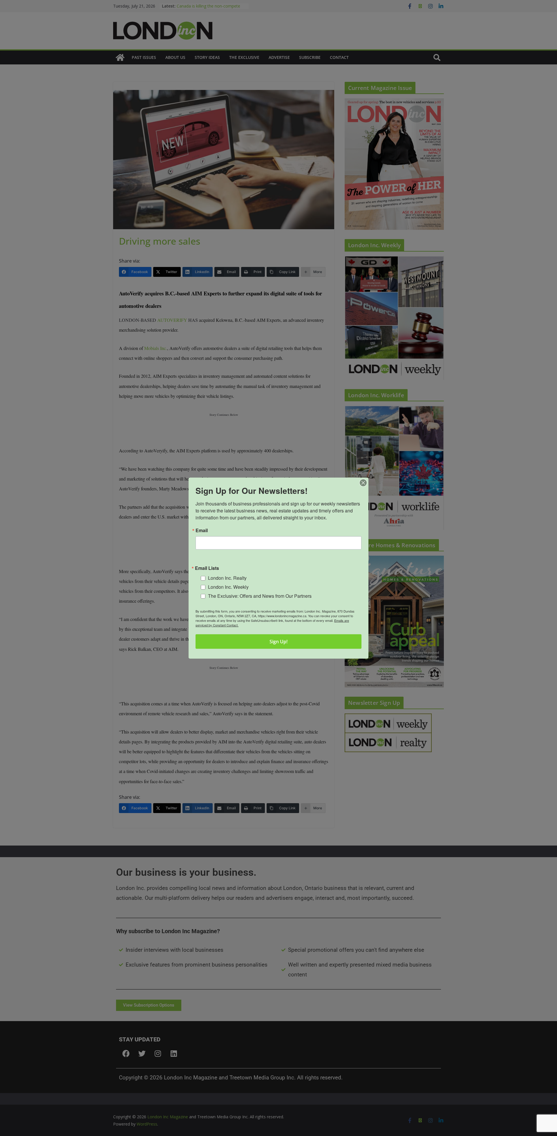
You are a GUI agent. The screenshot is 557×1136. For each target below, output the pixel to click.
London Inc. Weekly (228, 587)
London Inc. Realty (227, 578)
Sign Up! (278, 641)
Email (202, 530)
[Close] (363, 482)
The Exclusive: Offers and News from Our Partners (260, 595)
